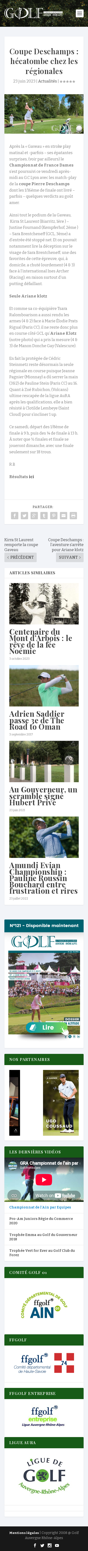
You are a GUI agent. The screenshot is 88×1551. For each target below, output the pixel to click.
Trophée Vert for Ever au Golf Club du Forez (42, 1253)
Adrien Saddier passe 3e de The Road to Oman (36, 719)
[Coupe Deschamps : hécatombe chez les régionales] (44, 114)
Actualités (47, 81)
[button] (44, 1103)
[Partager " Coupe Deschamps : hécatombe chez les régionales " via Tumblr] (44, 515)
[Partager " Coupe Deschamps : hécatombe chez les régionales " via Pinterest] (54, 515)
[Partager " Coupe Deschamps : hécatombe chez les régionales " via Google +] (34, 515)
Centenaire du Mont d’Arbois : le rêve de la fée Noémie (40, 641)
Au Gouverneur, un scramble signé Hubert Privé (43, 795)
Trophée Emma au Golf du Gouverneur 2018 (43, 1237)
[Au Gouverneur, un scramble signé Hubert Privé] (44, 761)
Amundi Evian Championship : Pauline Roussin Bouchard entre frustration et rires (43, 878)
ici (31, 476)
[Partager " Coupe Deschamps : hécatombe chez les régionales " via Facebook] (15, 515)
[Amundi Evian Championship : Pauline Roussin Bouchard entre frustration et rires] (44, 837)
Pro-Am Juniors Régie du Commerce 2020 (41, 1221)
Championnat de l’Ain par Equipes (40, 1207)
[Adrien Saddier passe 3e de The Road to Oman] (44, 685)
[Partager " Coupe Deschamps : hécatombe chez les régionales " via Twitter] (24, 515)
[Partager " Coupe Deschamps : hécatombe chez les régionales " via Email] (63, 515)
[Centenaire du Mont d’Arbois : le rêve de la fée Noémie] (44, 603)
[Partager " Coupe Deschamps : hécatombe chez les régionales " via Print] (73, 515)
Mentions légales (24, 1533)
